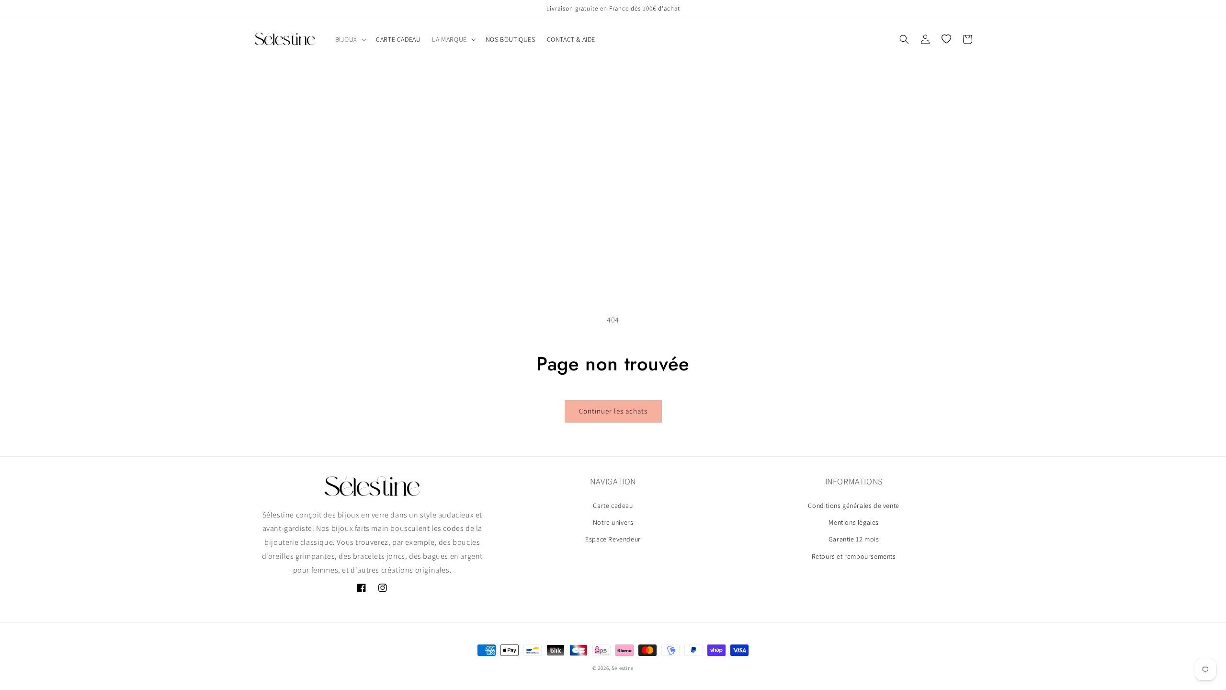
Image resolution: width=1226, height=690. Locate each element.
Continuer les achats (613, 410)
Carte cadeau (613, 505)
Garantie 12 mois (854, 539)
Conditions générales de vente (853, 505)
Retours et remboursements (854, 556)
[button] (350, 39)
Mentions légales (854, 522)
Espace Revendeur (613, 539)
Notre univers (613, 522)
